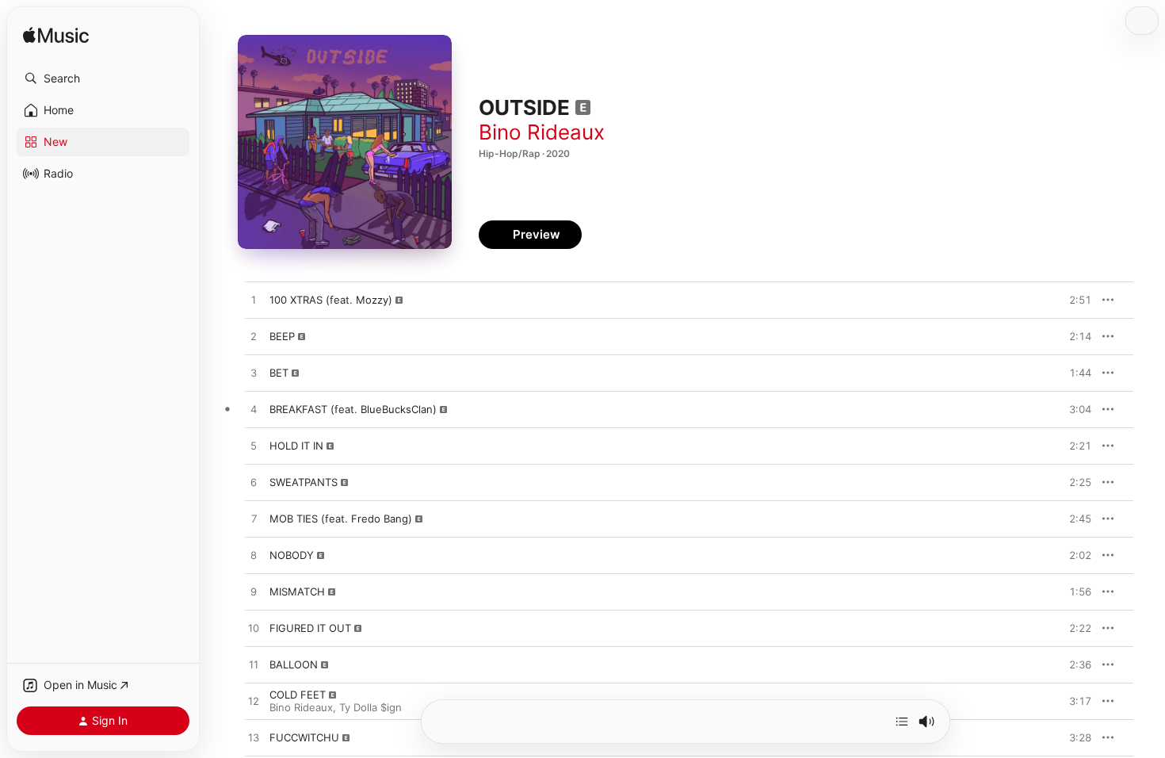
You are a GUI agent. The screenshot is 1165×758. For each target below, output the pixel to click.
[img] (56, 36)
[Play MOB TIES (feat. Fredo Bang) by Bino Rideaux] (253, 519)
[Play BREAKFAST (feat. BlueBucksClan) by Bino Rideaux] (253, 410)
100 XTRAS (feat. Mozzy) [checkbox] (330, 299)
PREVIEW (1073, 299)
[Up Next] (901, 721)
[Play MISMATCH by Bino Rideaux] (253, 592)
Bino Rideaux (542, 132)
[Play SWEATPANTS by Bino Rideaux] (253, 483)
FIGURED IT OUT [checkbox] (310, 628)
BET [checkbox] (278, 372)
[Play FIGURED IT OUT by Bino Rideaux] (253, 629)
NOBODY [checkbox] (291, 555)
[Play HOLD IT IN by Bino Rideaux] (253, 446)
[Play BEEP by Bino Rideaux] (253, 337)
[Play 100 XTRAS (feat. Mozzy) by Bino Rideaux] (253, 300)
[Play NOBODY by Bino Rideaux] (253, 556)
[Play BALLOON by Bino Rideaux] (253, 665)
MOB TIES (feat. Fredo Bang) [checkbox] (340, 518)
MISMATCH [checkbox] (297, 591)
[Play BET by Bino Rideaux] (253, 373)
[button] (103, 78)
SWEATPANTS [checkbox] (303, 482)
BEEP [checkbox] (282, 336)
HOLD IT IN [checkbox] (296, 445)
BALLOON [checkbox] (293, 664)
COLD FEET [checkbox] (297, 694)
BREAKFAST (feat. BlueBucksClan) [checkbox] (353, 409)
